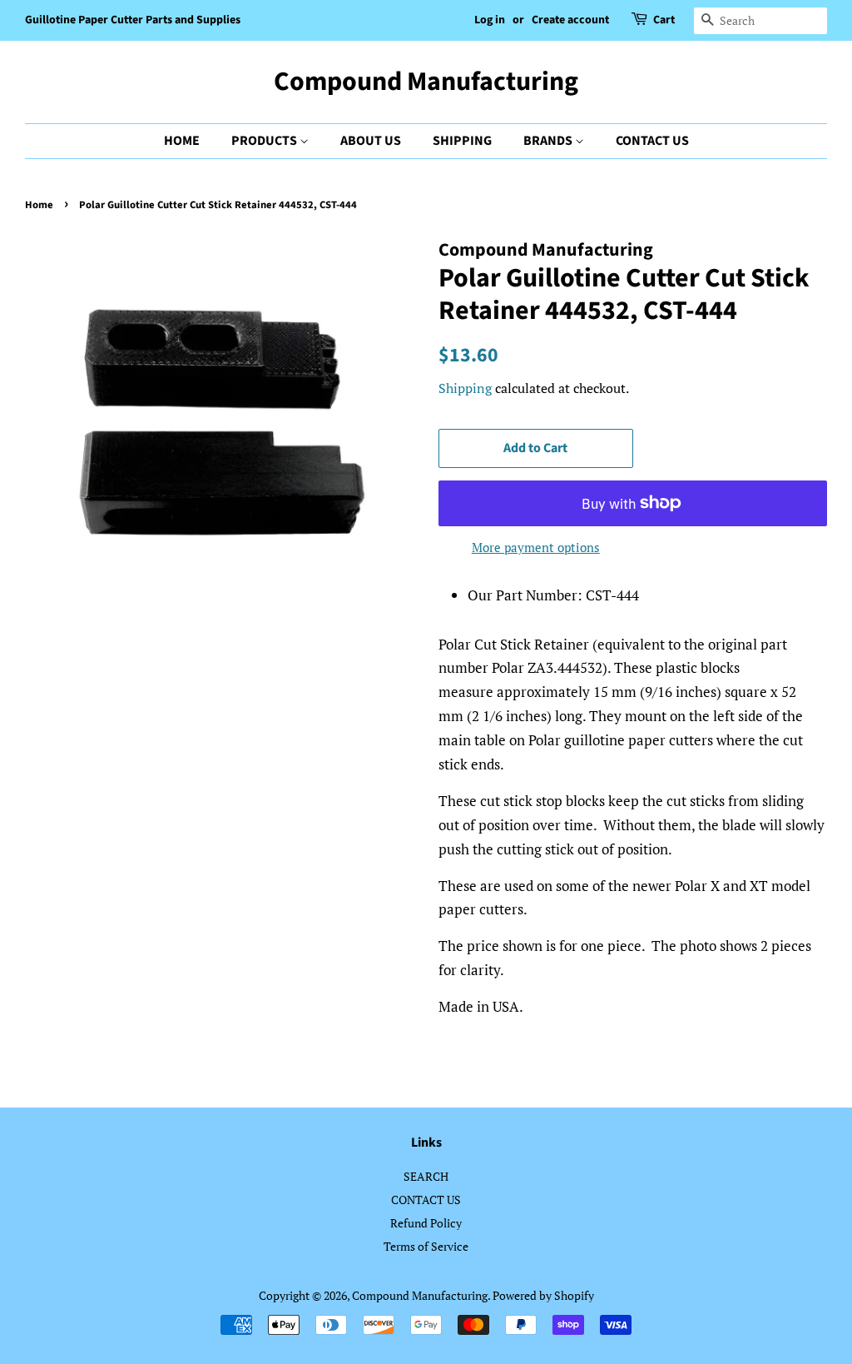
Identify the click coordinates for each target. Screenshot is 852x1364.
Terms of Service (426, 1246)
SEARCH (426, 1176)
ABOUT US (370, 141)
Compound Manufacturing (426, 81)
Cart (664, 20)
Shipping (465, 388)
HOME (182, 141)
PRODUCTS (265, 141)
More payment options (536, 547)
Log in (489, 20)
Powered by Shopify (543, 1295)
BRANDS (549, 141)
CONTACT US (652, 141)
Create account (570, 20)
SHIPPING (462, 141)
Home (39, 204)
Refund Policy (426, 1223)
